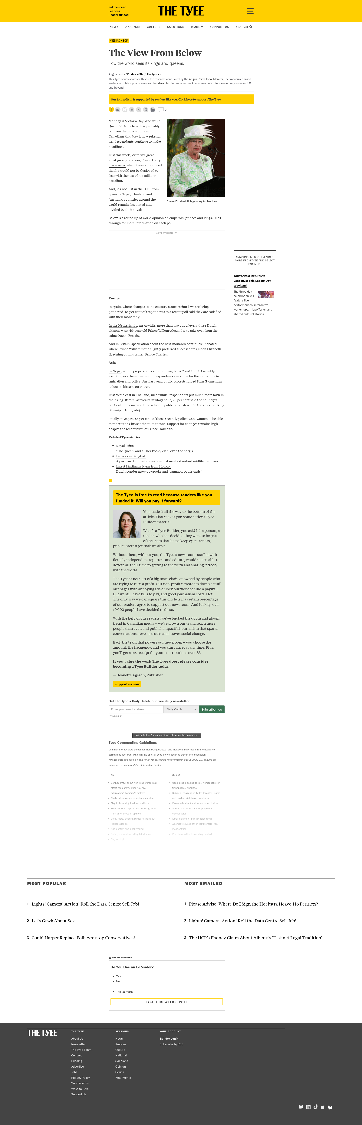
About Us (77, 1038)
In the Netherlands (123, 325)
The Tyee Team (81, 1050)
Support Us (219, 27)
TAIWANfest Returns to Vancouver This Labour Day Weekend (252, 280)
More (195, 26)
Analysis (132, 27)
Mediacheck (119, 40)
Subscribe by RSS (171, 1044)
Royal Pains (125, 445)
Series (119, 1072)
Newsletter (78, 1044)
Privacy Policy (80, 1078)
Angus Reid (116, 74)
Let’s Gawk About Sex (53, 920)
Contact (76, 1055)
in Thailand (140, 394)
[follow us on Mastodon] (131, 109)
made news (117, 165)
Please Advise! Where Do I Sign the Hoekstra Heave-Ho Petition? (253, 903)
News (114, 27)
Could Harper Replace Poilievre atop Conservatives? (83, 937)
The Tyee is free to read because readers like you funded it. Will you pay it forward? (164, 498)
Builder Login (169, 1038)
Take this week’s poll (166, 1002)
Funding (76, 1061)
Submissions (80, 1083)
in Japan (126, 418)
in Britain (123, 343)
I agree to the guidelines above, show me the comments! (166, 735)
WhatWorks (123, 1078)
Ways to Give (80, 1089)
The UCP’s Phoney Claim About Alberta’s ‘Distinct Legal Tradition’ (255, 937)
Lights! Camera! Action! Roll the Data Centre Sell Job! (85, 903)
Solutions (175, 27)
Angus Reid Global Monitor (206, 79)
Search (242, 26)
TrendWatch (160, 83)
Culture (153, 27)
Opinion (120, 1066)
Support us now (127, 684)
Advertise (77, 1066)
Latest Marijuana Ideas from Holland (143, 466)
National (121, 1055)
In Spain (115, 306)
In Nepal (115, 371)
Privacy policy (115, 715)
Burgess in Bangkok (131, 456)
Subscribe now (211, 709)
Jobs (74, 1072)
